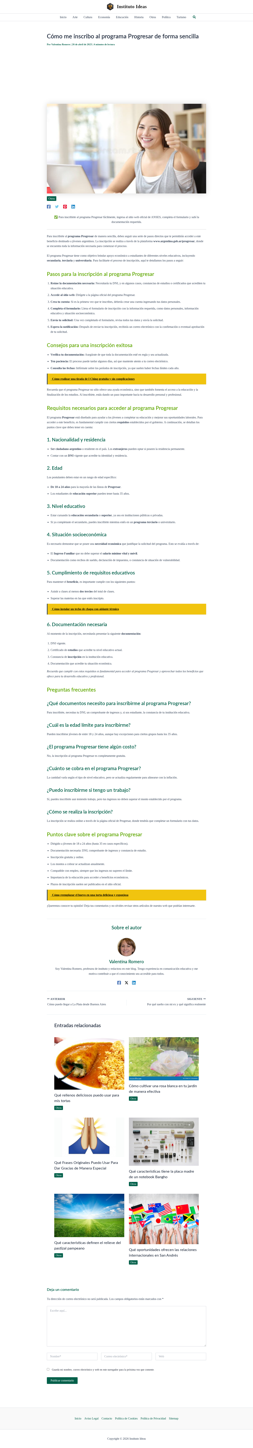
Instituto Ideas (132, 6)
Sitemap (173, 1418)
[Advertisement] (126, 75)
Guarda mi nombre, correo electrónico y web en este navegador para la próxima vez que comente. (103, 1369)
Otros (51, 198)
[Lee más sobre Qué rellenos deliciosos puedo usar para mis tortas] (89, 1063)
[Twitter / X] (126, 982)
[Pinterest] (65, 206)
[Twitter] (57, 206)
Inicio (78, 1418)
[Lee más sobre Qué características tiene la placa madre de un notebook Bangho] (164, 1141)
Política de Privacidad (153, 1418)
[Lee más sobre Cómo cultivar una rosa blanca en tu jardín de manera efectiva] (164, 1058)
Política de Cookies (126, 1418)
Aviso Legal (91, 1418)
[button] (194, 17)
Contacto (106, 1418)
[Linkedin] (73, 206)
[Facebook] (49, 206)
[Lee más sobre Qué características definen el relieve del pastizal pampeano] (89, 1215)
